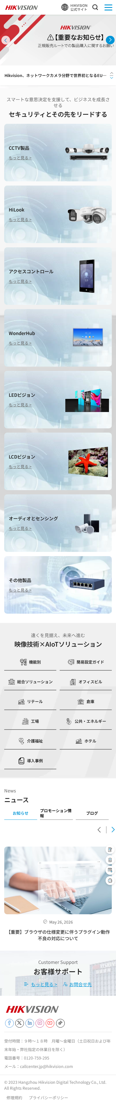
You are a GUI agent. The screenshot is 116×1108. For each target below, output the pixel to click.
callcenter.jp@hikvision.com (46, 1066)
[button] (5, 40)
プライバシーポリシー (48, 1097)
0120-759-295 (36, 1058)
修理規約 (14, 1097)
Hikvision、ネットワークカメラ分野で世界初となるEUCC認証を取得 (56, 75)
